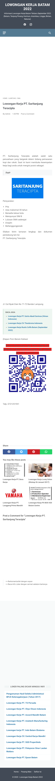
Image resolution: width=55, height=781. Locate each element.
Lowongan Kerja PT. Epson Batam (21, 757)
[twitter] (21, 451)
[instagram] (30, 24)
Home (16, 772)
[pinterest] (34, 451)
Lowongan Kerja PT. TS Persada (21, 703)
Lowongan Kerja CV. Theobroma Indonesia (25, 323)
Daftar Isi (37, 772)
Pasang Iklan (26, 772)
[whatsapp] (46, 451)
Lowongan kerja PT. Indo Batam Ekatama (25, 730)
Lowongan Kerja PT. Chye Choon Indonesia (26, 709)
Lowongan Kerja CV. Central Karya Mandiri (25, 736)
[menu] (4, 33)
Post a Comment (27, 114)
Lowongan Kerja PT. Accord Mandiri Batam (26, 715)
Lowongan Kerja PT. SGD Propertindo (23, 742)
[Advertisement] (27, 67)
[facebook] (24, 24)
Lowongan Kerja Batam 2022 (27, 7)
